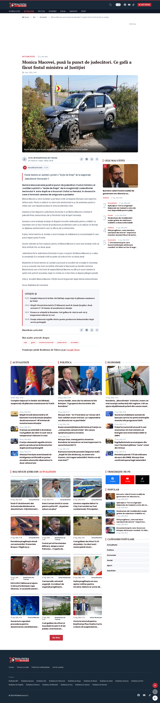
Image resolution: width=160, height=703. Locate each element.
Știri (34, 17)
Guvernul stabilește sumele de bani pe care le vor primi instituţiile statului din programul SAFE (132, 418)
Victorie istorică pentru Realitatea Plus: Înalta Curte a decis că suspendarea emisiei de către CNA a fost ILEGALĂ (87, 627)
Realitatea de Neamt (90, 681)
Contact (11, 667)
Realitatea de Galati (106, 681)
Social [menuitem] (63, 11)
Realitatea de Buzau (122, 681)
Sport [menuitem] (83, 11)
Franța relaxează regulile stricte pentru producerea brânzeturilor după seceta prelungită (62, 320)
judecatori (62, 342)
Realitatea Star (41, 681)
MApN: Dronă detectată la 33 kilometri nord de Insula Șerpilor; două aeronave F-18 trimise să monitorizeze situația (61, 306)
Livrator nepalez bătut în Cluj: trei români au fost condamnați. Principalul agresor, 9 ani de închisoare (87, 507)
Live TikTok (145, 5)
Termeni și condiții (23, 667)
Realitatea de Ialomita (100, 685)
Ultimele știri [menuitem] (14, 11)
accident (74, 342)
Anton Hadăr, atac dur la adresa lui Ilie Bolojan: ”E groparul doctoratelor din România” (77, 403)
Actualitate (43, 17)
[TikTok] (133, 4)
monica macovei (46, 342)
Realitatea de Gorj (67, 685)
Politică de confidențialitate (41, 667)
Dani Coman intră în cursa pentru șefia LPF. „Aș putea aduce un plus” (55, 506)
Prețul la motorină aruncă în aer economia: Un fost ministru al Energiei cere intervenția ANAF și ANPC (131, 431)
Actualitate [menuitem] (29, 11)
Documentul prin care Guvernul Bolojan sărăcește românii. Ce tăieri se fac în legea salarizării (122, 246)
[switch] (118, 4)
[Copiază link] (81, 159)
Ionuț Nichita (34, 500)
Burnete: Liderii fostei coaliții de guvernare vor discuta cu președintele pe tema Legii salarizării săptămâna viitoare (118, 195)
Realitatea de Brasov (33, 685)
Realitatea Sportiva (27, 681)
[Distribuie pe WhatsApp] (92, 159)
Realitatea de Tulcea (46, 157)
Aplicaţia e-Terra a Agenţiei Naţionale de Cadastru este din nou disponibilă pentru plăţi (122, 208)
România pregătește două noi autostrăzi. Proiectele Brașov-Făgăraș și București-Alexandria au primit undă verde (24, 547)
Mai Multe (56, 638)
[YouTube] (129, 4)
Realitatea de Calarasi (82, 685)
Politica (106, 198)
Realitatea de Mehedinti (50, 685)
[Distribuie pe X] (97, 159)
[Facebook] (125, 4)
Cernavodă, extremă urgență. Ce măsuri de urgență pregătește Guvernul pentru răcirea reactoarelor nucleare (54, 587)
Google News (73, 349)
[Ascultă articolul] (155, 685)
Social (110, 215)
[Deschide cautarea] (110, 4)
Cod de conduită (57, 667)
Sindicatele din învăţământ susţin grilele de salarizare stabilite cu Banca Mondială (120, 220)
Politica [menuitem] (41, 11)
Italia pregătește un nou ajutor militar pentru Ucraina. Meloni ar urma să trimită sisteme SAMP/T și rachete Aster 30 (86, 587)
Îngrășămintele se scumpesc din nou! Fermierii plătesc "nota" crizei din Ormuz (132, 445)
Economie (112, 240)
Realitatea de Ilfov (137, 681)
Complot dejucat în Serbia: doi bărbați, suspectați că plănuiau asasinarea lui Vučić (62, 299)
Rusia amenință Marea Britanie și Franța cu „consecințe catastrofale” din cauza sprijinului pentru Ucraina (79, 430)
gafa (33, 342)
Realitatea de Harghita (16, 685)
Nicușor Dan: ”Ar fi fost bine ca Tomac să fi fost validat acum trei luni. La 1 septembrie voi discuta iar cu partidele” (79, 418)
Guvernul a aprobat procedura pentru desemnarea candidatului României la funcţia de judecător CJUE (24, 627)
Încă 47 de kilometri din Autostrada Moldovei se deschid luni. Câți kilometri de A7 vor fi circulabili (24, 507)
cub (25, 342)
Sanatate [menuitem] (73, 11)
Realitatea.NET (13, 681)
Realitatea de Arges (74, 681)
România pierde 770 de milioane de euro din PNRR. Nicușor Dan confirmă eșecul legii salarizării (131, 457)
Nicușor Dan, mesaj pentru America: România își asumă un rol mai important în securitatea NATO (79, 442)
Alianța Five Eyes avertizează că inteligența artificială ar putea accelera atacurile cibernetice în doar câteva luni (36, 458)
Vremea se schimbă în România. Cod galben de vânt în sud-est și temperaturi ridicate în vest (58, 313)
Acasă (26, 17)
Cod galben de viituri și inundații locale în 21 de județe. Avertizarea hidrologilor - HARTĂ (53, 627)
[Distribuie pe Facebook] (87, 159)
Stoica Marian (33, 617)
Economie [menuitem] (53, 11)
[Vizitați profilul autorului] (24, 159)
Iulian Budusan (64, 578)
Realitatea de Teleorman (57, 681)
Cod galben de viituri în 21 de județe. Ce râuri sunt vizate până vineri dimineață (86, 545)
